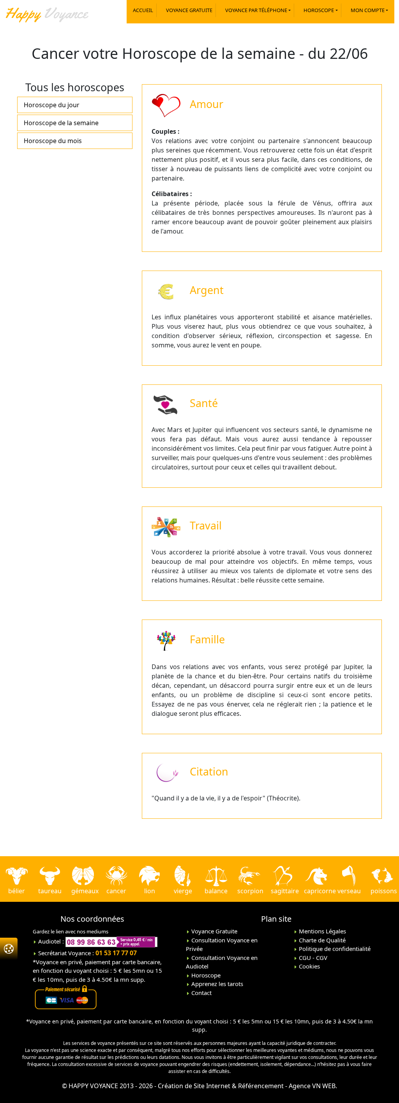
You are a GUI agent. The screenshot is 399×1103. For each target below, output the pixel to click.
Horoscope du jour (51, 105)
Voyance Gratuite (213, 931)
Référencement (261, 1086)
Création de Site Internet (194, 1086)
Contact (201, 993)
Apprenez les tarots (216, 984)
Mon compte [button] (368, 10)
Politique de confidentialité (334, 949)
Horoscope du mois (53, 140)
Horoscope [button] (319, 10)
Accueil (143, 10)
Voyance (46, 13)
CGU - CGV (312, 957)
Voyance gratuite (189, 10)
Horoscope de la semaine (61, 123)
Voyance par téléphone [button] (256, 10)
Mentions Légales (321, 931)
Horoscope (205, 975)
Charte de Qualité (321, 940)
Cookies (308, 966)
